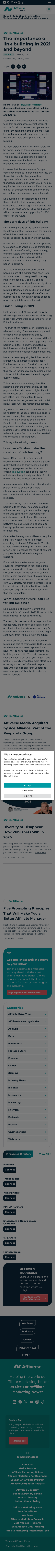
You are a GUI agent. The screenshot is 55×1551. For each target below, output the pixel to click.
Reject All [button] (27, 796)
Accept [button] (27, 785)
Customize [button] (27, 790)
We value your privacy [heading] (18, 754)
